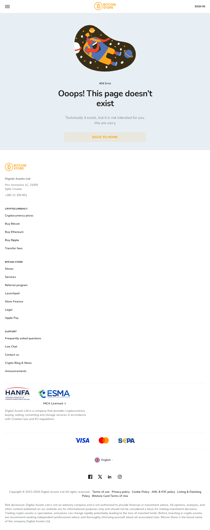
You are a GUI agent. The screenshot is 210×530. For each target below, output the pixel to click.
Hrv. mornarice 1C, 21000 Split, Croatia (21, 187)
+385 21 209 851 (16, 195)
